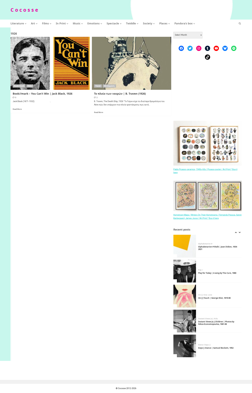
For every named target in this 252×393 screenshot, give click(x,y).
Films (45, 23)
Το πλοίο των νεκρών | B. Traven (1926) (120, 93)
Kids (216, 319)
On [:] (200, 295)
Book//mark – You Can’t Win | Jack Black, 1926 (42, 93)
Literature (17, 23)
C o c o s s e (24, 9)
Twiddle (131, 23)
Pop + (200, 270)
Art (33, 23)
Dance (201, 345)
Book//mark (19, 86)
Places (163, 23)
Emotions (93, 23)
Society (147, 23)
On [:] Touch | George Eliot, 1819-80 (214, 298)
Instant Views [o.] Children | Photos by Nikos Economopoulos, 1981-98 (216, 322)
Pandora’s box (183, 23)
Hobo (30, 86)
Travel (98, 86)
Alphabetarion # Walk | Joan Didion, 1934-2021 (217, 248)
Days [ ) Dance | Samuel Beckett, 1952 (215, 348)
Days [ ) (207, 345)
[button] (240, 23)
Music (76, 23)
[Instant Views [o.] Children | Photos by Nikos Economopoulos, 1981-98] (184, 321)
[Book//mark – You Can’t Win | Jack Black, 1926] (50, 63)
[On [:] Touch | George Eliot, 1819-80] (184, 296)
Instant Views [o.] (205, 319)
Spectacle (113, 23)
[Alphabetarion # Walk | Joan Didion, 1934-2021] (184, 246)
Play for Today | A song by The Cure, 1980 (217, 273)
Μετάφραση (109, 86)
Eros (205, 295)
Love (210, 295)
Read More (17, 109)
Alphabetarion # (205, 244)
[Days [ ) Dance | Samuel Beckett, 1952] (184, 346)
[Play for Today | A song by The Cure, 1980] (184, 271)
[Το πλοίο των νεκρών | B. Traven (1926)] (131, 63)
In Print (61, 23)
